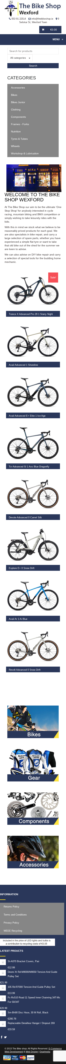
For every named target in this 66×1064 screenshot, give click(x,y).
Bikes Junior (18, 102)
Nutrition (16, 131)
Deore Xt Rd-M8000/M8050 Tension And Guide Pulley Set (32, 974)
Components (18, 116)
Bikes (14, 94)
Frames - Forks (20, 124)
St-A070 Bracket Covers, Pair (23, 961)
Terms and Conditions (15, 914)
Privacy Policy (11, 922)
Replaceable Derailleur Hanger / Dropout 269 (31, 1023)
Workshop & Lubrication (25, 153)
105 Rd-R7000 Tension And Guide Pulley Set (31, 987)
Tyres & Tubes (19, 138)
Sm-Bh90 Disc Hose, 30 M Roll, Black (28, 1012)
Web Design (32, 1051)
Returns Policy (11, 906)
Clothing (16, 109)
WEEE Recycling (13, 930)
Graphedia (45, 1051)
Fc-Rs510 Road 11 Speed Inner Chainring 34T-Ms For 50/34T (34, 999)
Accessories (18, 87)
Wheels (15, 146)
